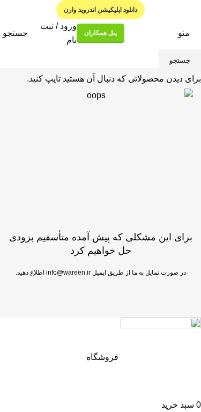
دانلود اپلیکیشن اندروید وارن (100, 9)
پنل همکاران (100, 32)
